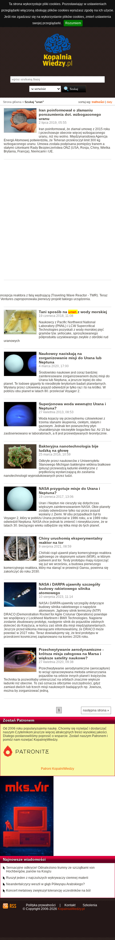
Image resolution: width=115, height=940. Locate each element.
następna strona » (96, 710)
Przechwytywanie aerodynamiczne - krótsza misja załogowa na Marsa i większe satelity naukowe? (71, 653)
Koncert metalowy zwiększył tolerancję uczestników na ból (48, 890)
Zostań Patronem (18, 720)
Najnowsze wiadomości (24, 859)
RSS (13, 906)
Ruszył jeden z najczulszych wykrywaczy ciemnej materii (47, 878)
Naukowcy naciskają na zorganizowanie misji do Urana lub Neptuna (70, 357)
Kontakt (69, 905)
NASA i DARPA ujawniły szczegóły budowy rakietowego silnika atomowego (69, 588)
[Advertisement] (57, 219)
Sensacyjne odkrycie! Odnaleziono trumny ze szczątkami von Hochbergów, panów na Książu (50, 869)
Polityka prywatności (41, 905)
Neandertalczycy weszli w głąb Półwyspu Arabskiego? (45, 884)
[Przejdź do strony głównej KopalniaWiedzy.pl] (57, 50)
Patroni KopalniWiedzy (57, 769)
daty (109, 101)
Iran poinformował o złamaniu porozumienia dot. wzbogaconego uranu (70, 114)
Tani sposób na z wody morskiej (73, 312)
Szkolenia (90, 905)
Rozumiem (73, 23)
